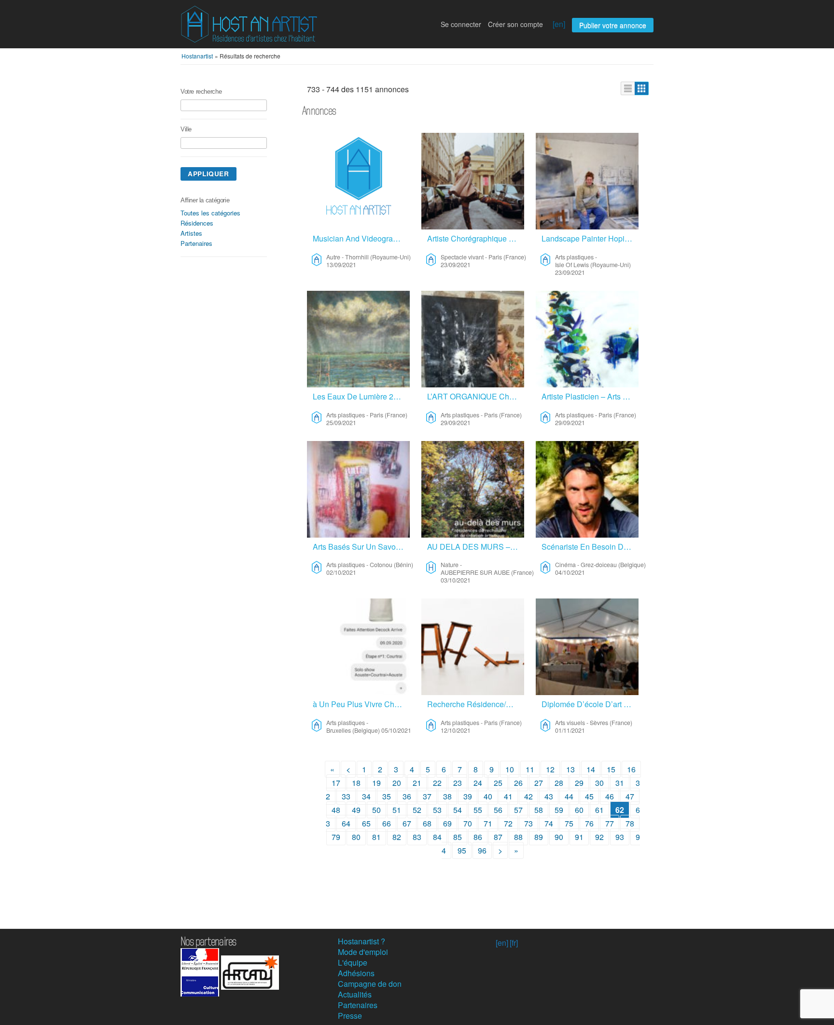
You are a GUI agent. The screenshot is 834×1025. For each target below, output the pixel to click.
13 (570, 769)
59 (559, 809)
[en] (559, 23)
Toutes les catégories (210, 212)
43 (548, 796)
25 (498, 782)
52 (417, 809)
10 (509, 769)
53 (437, 809)
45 (589, 796)
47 (630, 796)
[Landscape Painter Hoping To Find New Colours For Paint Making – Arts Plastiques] (587, 181)
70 (467, 823)
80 (356, 836)
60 (579, 809)
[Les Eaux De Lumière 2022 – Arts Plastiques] (358, 339)
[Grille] (642, 88)
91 (579, 836)
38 (447, 796)
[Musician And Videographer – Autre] (358, 181)
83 (417, 836)
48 (336, 809)
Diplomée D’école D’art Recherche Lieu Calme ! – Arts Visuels (590, 704)
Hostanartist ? (361, 941)
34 (366, 796)
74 (548, 823)
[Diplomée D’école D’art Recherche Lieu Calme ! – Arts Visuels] (587, 646)
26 (518, 782)
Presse (350, 1015)
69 (447, 823)
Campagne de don (370, 983)
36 (407, 796)
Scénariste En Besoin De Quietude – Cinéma (590, 546)
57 (518, 809)
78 (630, 823)
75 (569, 823)
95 (462, 850)
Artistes (191, 233)
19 (376, 782)
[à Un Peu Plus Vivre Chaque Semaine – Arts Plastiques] (358, 646)
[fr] (514, 942)
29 (579, 782)
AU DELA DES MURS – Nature (475, 546)
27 (538, 782)
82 (396, 836)
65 (366, 823)
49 (356, 809)
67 (407, 823)
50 (376, 809)
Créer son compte (515, 24)
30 (599, 782)
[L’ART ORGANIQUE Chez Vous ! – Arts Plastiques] (472, 339)
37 (427, 796)
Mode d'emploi (363, 951)
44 (569, 796)
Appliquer (208, 173)
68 (427, 823)
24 (477, 782)
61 (599, 809)
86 (477, 836)
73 (528, 823)
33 (346, 796)
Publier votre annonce (612, 25)
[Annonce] (628, 88)
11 (530, 769)
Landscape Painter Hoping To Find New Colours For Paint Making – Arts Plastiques (590, 238)
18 (356, 782)
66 (386, 823)
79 (336, 836)
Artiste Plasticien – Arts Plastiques (590, 396)
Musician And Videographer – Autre (361, 238)
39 (467, 796)
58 (538, 809)
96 (482, 850)
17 (336, 782)
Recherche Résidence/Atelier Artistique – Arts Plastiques (475, 704)
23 (457, 782)
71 (488, 823)
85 (457, 836)
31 (619, 782)
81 (376, 836)
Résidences (197, 223)
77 (609, 823)
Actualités (355, 994)
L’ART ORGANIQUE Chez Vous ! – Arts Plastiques (475, 396)
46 (609, 796)
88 (518, 836)
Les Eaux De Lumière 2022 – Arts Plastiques (361, 396)
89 (538, 836)
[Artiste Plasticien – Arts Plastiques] (587, 339)
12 (550, 769)
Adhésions (356, 973)
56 (498, 809)
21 (417, 782)
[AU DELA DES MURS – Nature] (472, 489)
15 (611, 769)
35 (386, 796)
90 (559, 836)
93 (619, 836)
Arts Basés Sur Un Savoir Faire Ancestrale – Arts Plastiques (361, 546)
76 (589, 823)
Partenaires (196, 243)
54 (457, 809)
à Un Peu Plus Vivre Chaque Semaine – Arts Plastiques (361, 704)
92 (599, 836)
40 (488, 796)
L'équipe (352, 962)
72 (508, 823)
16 (631, 769)
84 (437, 836)
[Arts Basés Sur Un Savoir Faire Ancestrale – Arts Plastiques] (358, 489)
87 (498, 836)
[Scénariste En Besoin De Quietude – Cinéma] (587, 489)
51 (396, 809)
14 (590, 769)
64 (346, 823)
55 (477, 809)
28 (559, 782)
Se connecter (461, 24)
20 (396, 782)
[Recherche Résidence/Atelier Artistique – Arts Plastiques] (472, 646)
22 (437, 782)
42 (528, 796)
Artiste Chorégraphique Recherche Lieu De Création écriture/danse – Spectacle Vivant (475, 238)
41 (508, 796)
